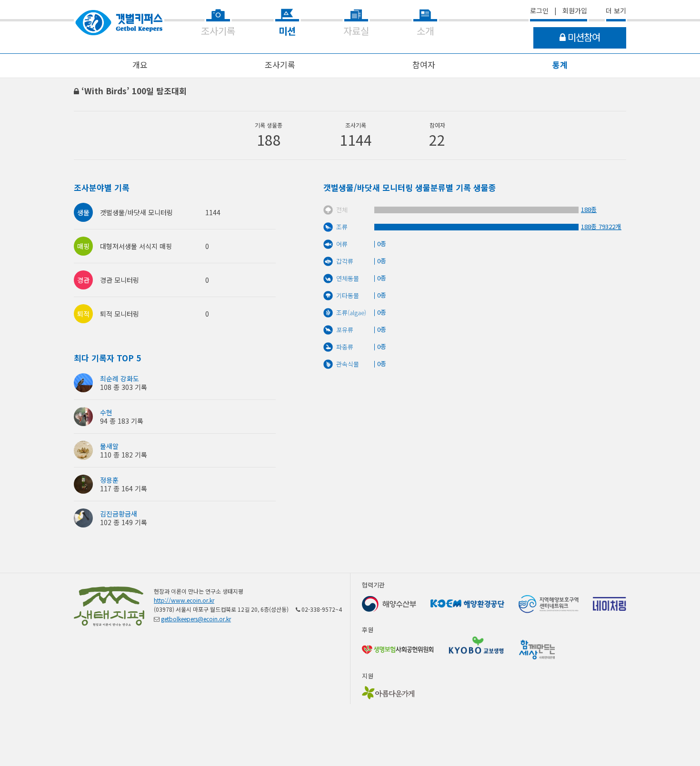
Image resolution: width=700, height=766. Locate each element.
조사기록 (280, 64)
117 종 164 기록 (123, 488)
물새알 (109, 446)
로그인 (539, 10)
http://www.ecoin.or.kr (184, 600)
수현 (106, 412)
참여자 (423, 64)
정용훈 (109, 480)
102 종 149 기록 (123, 522)
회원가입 (574, 10)
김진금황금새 (118, 513)
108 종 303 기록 (123, 387)
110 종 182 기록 (123, 454)
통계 (560, 64)
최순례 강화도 (119, 378)
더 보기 (616, 10)
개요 (140, 64)
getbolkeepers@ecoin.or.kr (196, 619)
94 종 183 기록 (121, 421)
